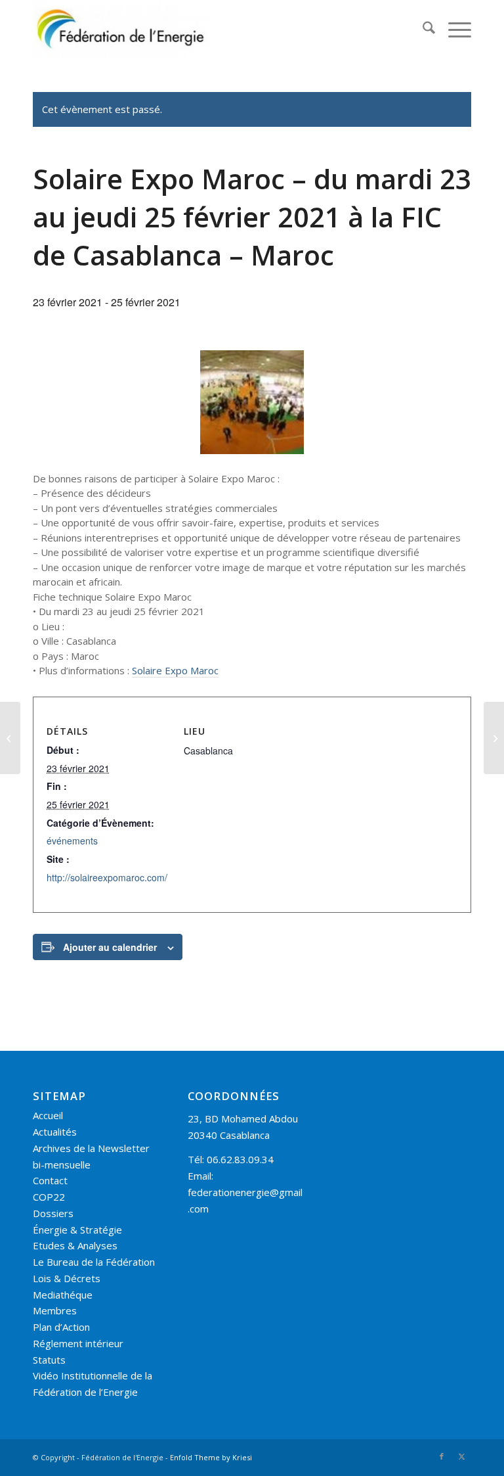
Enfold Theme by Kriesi (211, 1457)
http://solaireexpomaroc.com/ (107, 877)
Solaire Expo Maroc (175, 670)
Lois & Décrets (66, 1278)
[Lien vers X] (461, 1456)
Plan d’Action (61, 1326)
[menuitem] (422, 29)
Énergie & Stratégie (77, 1229)
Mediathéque (63, 1294)
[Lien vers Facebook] (442, 1456)
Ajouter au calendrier (110, 947)
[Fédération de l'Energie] (121, 29)
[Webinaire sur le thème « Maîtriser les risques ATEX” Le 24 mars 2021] (494, 738)
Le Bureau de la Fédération (94, 1261)
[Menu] (453, 29)
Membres (55, 1310)
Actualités (55, 1131)
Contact (50, 1180)
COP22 (49, 1196)
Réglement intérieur (78, 1343)
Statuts (49, 1359)
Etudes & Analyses (75, 1245)
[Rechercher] (422, 29)
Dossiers (53, 1213)
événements (72, 840)
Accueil (48, 1115)
